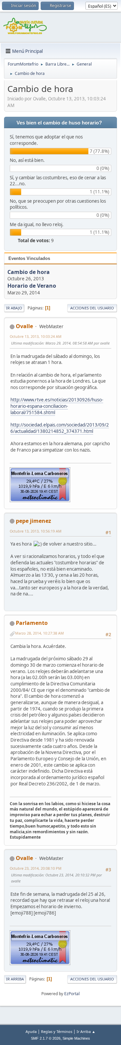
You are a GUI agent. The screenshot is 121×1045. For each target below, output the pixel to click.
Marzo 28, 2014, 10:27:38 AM (39, 633)
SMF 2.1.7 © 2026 (46, 1038)
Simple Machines (76, 1038)
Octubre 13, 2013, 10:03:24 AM (36, 336)
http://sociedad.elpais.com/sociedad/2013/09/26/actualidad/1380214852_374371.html (59, 428)
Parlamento (32, 623)
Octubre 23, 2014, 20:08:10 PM (36, 868)
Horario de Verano (31, 286)
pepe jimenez (33, 521)
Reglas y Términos (56, 1031)
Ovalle (24, 326)
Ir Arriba (15, 978)
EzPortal (72, 993)
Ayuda (31, 1031)
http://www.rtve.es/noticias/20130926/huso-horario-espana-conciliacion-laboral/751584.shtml (56, 406)
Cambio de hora (28, 272)
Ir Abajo (14, 307)
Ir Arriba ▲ (86, 1031)
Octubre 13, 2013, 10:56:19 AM (36, 531)
